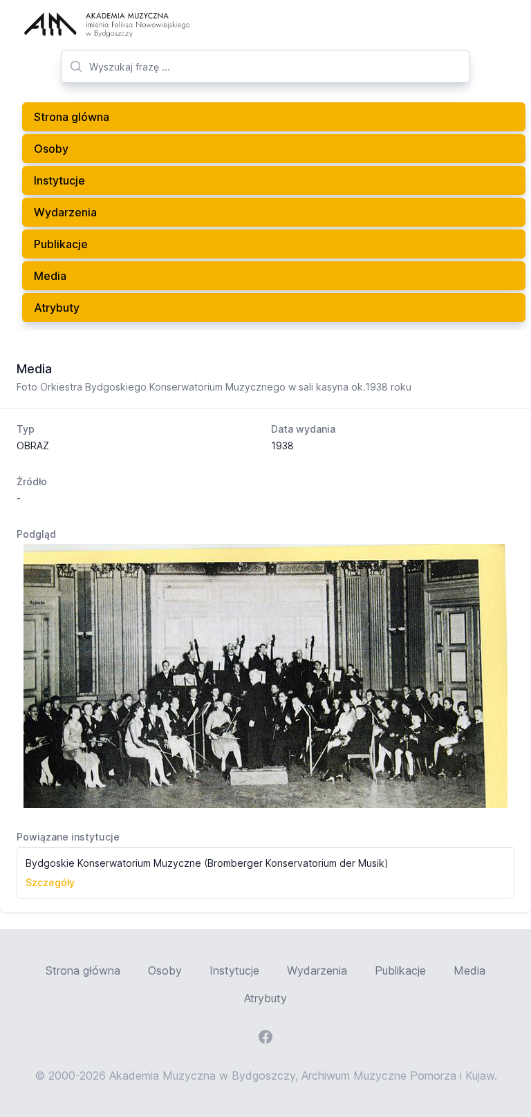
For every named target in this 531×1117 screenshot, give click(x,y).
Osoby (51, 149)
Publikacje (61, 244)
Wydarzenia (65, 212)
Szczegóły (50, 882)
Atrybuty (57, 308)
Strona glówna (71, 117)
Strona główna (83, 970)
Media (50, 276)
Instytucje (59, 180)
